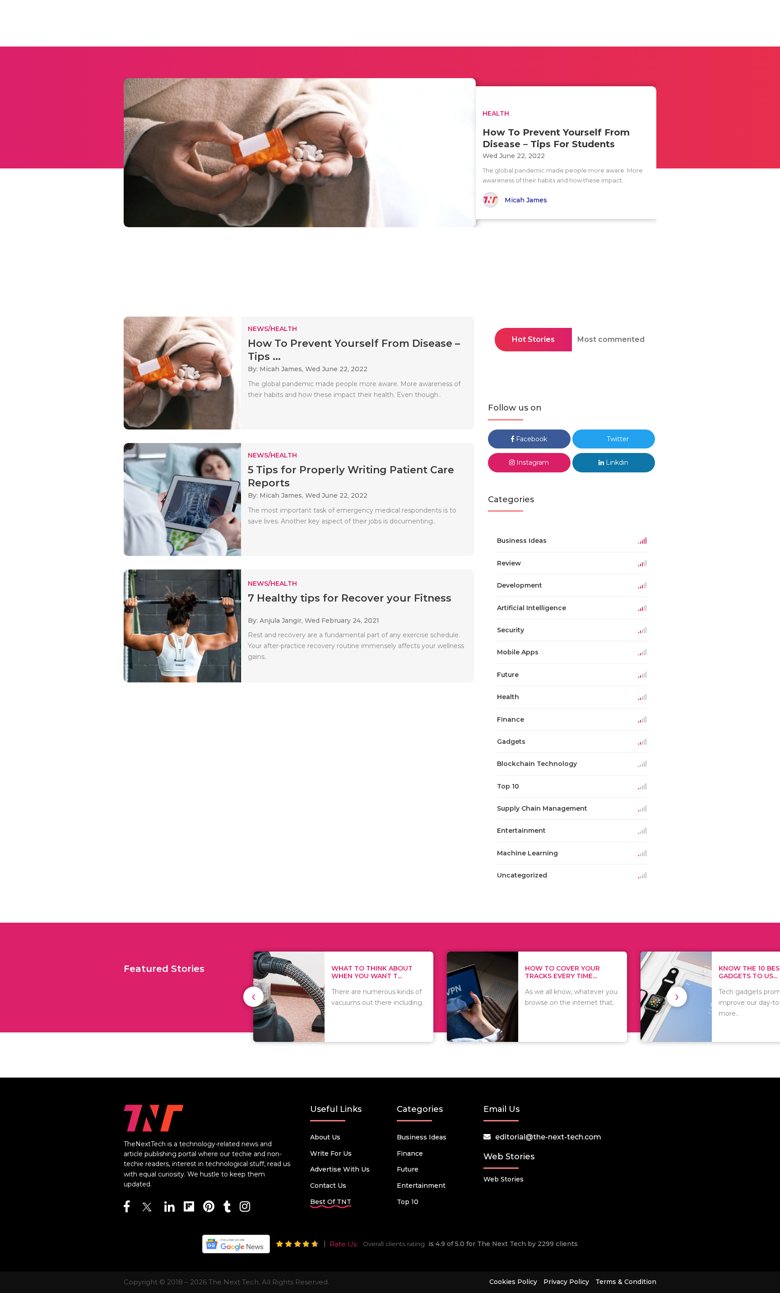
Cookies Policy (513, 1282)
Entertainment (421, 1185)
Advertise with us (340, 1169)
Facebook (530, 439)
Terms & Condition (625, 1282)
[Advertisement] (390, 274)
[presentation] (253, 996)
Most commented (611, 339)
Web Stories (503, 1179)
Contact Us (328, 1185)
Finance (410, 1153)
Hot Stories (533, 339)
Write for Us (331, 1153)
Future (407, 1169)
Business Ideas (421, 1137)
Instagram (532, 462)
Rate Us (343, 1244)
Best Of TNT (330, 1202)
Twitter (617, 439)
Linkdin (616, 462)
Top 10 (407, 1202)
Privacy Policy (566, 1282)
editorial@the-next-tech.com (548, 1137)
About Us (325, 1137)
